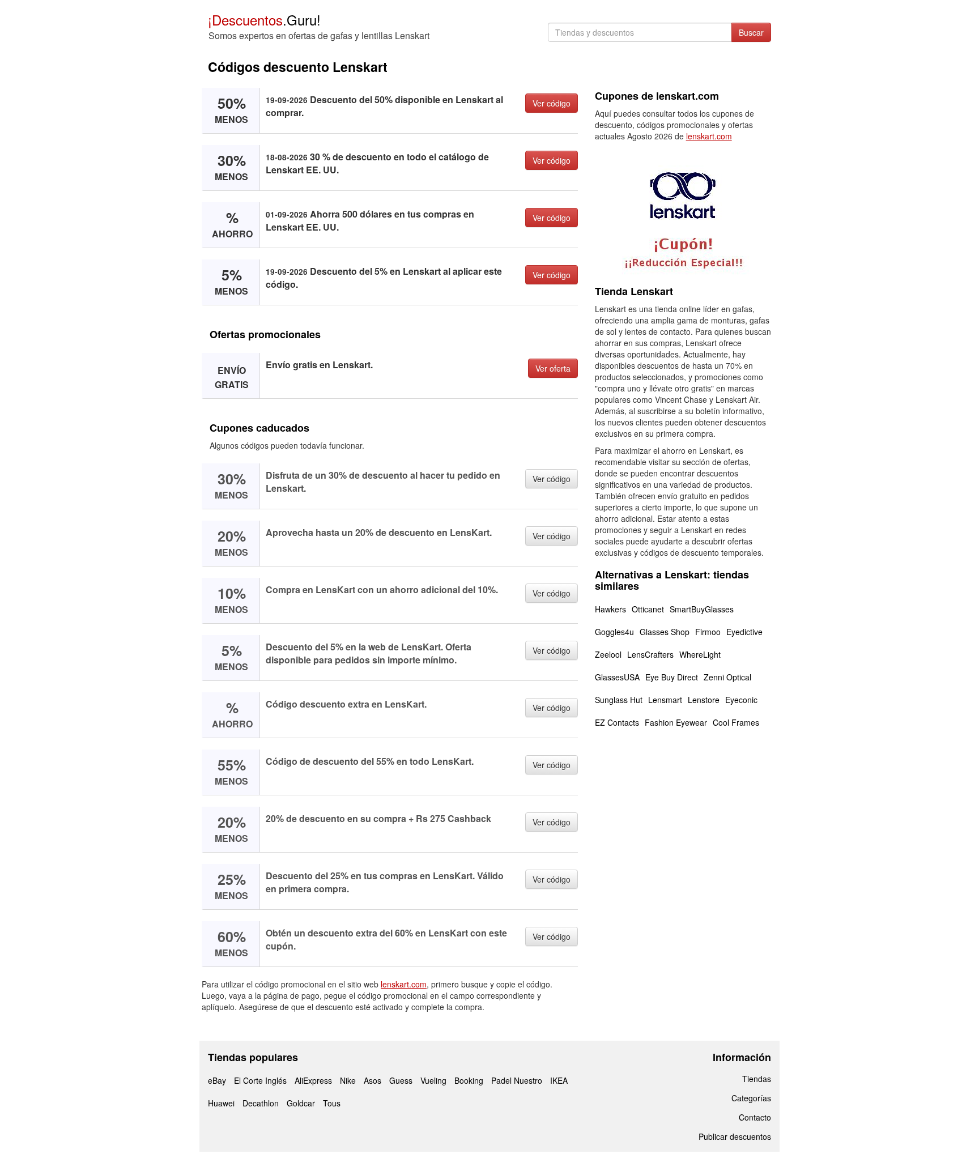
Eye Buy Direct (671, 677)
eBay (217, 1080)
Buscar (751, 32)
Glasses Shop (664, 631)
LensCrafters (650, 654)
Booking (468, 1080)
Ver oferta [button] (553, 368)
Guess (400, 1080)
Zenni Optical (727, 677)
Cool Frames (736, 722)
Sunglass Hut (618, 699)
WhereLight (700, 654)
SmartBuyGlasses (702, 609)
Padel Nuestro (516, 1080)
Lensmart (665, 699)
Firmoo (708, 631)
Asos (372, 1080)
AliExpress (313, 1080)
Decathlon (260, 1103)
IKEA (559, 1080)
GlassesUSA (617, 677)
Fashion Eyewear (676, 722)
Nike (348, 1080)
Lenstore (704, 699)
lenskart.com (404, 984)
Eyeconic (741, 699)
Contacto (755, 1117)
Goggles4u (614, 631)
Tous (331, 1103)
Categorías (751, 1098)
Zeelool (608, 654)
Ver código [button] (552, 103)
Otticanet (648, 609)
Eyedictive (744, 631)
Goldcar (301, 1103)
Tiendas (756, 1078)
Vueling (433, 1080)
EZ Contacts (617, 722)
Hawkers (610, 609)
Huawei (221, 1103)
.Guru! (264, 19)
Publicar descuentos (735, 1136)
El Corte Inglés (260, 1080)
